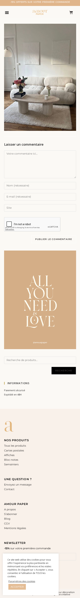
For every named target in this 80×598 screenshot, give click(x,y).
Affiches (9, 455)
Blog (7, 518)
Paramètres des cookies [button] (21, 581)
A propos (10, 509)
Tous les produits (15, 445)
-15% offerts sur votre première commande (40, 2)
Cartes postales (14, 450)
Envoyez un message (17, 484)
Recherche (63, 370)
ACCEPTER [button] (17, 586)
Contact (9, 489)
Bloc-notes (11, 459)
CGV (7, 523)
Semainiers (11, 464)
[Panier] (71, 12)
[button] (7, 12)
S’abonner (10, 514)
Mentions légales (15, 528)
